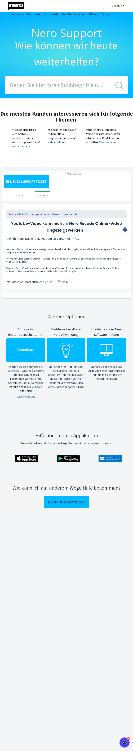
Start (22, 195)
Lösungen (42, 195)
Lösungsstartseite (18, 214)
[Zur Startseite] (18, 5)
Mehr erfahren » (20, 146)
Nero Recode (70, 214)
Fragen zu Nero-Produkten (46, 214)
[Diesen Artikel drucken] (125, 229)
